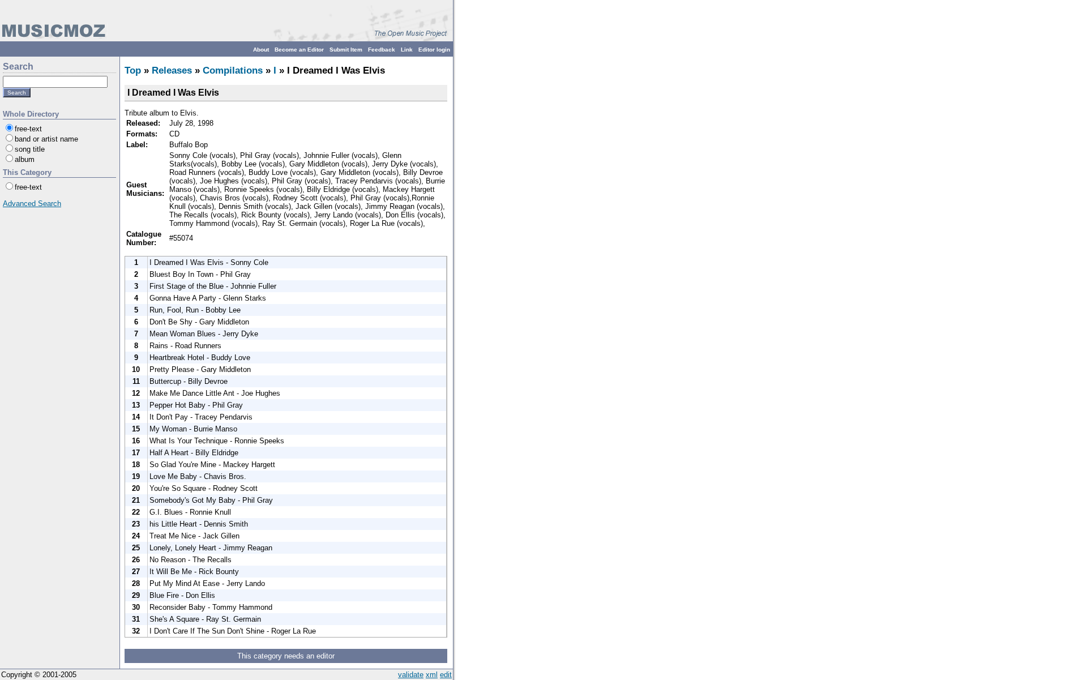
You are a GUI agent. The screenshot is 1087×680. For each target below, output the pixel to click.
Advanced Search (32, 203)
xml (432, 674)
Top (133, 70)
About (261, 49)
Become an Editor (299, 49)
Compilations (233, 70)
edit (446, 674)
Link (407, 49)
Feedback (381, 49)
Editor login (434, 49)
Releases (172, 70)
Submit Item (345, 49)
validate (410, 674)
